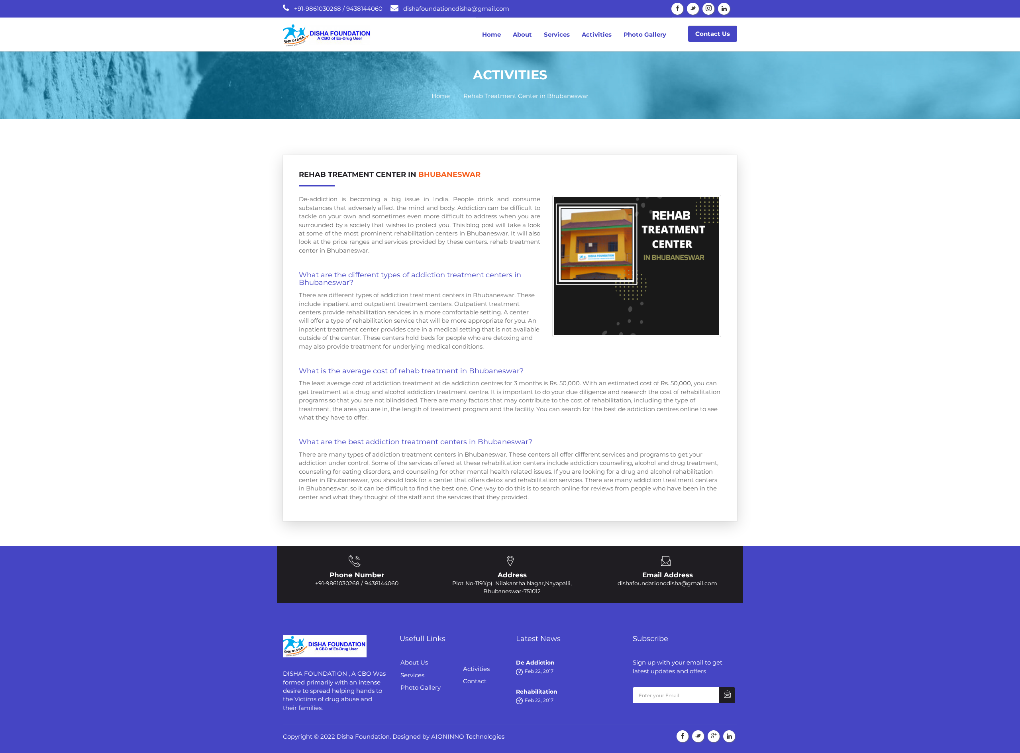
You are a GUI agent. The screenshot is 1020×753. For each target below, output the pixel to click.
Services (557, 34)
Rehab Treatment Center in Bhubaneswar (525, 96)
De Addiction (535, 662)
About (522, 34)
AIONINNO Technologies (467, 736)
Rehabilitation (536, 691)
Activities (597, 34)
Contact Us (712, 33)
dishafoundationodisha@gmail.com (667, 583)
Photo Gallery (645, 34)
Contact (474, 681)
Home (491, 34)
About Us (414, 662)
